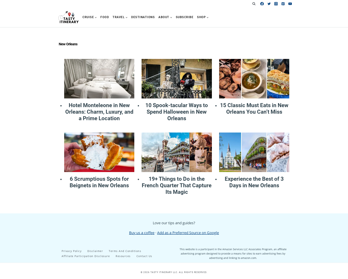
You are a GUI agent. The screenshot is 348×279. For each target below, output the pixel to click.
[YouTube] (290, 3)
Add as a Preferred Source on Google (188, 232)
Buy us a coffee (141, 232)
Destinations (143, 17)
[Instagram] (276, 3)
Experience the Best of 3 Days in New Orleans (254, 182)
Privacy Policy (72, 251)
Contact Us (144, 256)
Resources (123, 256)
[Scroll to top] (338, 214)
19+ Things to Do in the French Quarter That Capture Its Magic (177, 185)
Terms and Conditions (125, 251)
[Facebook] (262, 3)
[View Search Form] (254, 3)
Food (104, 17)
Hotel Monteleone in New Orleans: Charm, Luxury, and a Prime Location (99, 111)
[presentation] (99, 78)
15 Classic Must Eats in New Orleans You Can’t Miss (254, 108)
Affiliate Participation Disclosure (86, 256)
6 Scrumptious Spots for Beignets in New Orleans (99, 182)
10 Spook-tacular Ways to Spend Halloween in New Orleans (176, 111)
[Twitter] (269, 3)
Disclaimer (95, 251)
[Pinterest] (283, 3)
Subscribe (185, 17)
